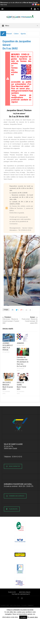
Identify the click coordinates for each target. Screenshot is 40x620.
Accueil (9, 34)
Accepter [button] (23, 617)
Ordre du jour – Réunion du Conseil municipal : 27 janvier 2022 (11, 320)
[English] (33, 5)
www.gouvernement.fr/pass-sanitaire (23, 91)
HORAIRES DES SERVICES (16, 496)
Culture (16, 34)
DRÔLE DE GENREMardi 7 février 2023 (21, 385)
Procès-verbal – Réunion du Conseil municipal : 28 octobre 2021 (29, 320)
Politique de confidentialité (21, 594)
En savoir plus (32, 617)
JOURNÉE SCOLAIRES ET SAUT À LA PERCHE (8, 346)
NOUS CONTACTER (14, 466)
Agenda (23, 34)
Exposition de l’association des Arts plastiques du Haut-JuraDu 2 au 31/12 (22, 361)
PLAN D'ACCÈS (13, 509)
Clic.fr (31, 605)
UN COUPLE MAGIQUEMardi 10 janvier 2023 (8, 385)
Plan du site (12, 592)
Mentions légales (24, 592)
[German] (38, 5)
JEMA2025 (20, 343)
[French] (35, 5)
